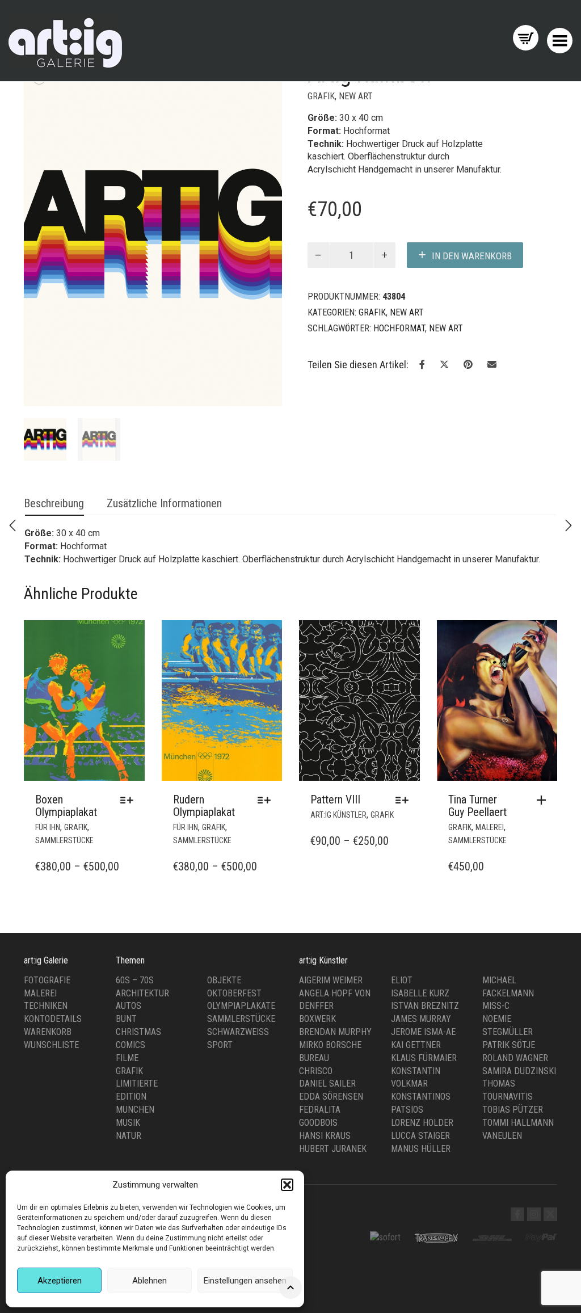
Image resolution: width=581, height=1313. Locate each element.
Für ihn (47, 827)
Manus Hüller (421, 1148)
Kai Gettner (416, 1045)
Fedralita (319, 1109)
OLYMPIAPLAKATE (241, 1005)
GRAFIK (321, 96)
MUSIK (128, 1122)
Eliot (401, 980)
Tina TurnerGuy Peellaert (477, 806)
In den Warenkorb (472, 256)
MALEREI (489, 827)
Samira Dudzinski (519, 1071)
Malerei (40, 993)
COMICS (130, 1045)
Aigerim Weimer (331, 980)
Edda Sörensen (331, 1096)
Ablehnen (149, 1281)
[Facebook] (517, 1214)
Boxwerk (317, 1018)
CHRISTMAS (138, 1031)
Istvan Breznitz (425, 1005)
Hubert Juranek (333, 1148)
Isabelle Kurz (420, 993)
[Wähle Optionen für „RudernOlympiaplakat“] (267, 800)
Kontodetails (53, 1018)
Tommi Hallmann (518, 1122)
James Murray (421, 1018)
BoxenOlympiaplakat (66, 806)
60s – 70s (135, 980)
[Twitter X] (550, 1214)
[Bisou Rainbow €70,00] (12, 525)
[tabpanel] (45, 439)
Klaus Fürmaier (424, 1058)
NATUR (128, 1135)
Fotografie (47, 980)
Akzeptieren (59, 1281)
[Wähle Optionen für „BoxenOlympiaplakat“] (129, 800)
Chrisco (315, 1071)
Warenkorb (47, 1031)
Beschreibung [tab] (54, 503)
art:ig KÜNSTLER (338, 814)
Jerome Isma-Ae (423, 1031)
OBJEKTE (224, 980)
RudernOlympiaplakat (204, 806)
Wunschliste (51, 1045)
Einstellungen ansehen (245, 1281)
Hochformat (399, 328)
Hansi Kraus (325, 1135)
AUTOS (128, 1005)
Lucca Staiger (420, 1135)
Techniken (46, 1005)
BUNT (126, 1018)
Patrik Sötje (508, 1045)
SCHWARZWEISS (238, 1031)
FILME (127, 1058)
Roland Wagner (515, 1058)
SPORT (220, 1045)
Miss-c (496, 1005)
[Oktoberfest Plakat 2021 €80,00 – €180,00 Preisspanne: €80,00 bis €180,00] (568, 525)
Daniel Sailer (327, 1083)
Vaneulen (502, 1135)
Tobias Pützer (512, 1109)
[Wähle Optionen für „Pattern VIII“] (404, 800)
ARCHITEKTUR (142, 993)
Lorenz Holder (422, 1122)
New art (356, 96)
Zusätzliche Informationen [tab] (164, 503)
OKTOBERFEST (234, 993)
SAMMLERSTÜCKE (64, 840)
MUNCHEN (135, 1109)
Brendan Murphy (335, 1031)
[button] (287, 1184)
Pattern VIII (335, 799)
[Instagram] (534, 1214)
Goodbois (318, 1122)
